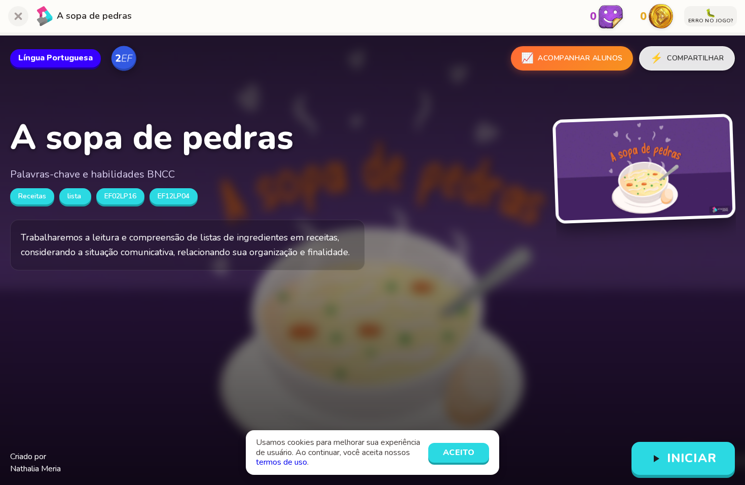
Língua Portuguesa (55, 57)
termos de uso (281, 462)
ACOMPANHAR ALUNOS (572, 58)
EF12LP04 (174, 196)
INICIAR (692, 458)
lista (75, 196)
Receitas (32, 196)
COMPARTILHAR (687, 58)
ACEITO (459, 452)
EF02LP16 (120, 196)
